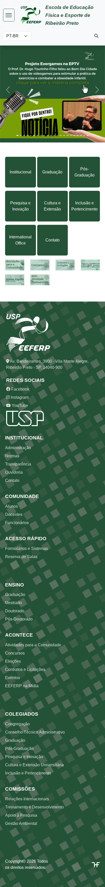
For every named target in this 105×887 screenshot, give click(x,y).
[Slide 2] (21, 135)
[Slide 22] (87, 135)
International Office (20, 240)
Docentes (13, 514)
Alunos (11, 506)
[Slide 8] (41, 135)
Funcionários (17, 522)
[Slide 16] (67, 135)
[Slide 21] (84, 135)
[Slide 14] (61, 135)
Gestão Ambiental (21, 823)
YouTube (19, 405)
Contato (52, 240)
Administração (18, 448)
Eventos (12, 677)
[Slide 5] (31, 135)
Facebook (19, 389)
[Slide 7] (37, 135)
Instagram (19, 397)
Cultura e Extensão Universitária (34, 765)
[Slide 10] (47, 135)
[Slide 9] (44, 135)
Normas (12, 456)
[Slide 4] (27, 135)
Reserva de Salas (21, 557)
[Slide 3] (24, 135)
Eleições (13, 661)
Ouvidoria (14, 472)
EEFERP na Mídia (21, 686)
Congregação (17, 724)
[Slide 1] (17, 135)
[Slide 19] (77, 135)
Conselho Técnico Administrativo (35, 732)
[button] (8, 89)
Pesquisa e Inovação (20, 206)
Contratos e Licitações (25, 669)
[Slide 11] (51, 135)
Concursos (15, 653)
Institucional (20, 172)
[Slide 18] (74, 135)
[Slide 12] (54, 135)
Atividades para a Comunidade (33, 645)
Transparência (18, 464)
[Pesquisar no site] (96, 36)
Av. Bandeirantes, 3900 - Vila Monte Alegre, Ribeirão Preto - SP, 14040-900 (47, 364)
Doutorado (14, 611)
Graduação (52, 172)
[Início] (33, 15)
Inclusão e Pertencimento (84, 206)
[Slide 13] (57, 135)
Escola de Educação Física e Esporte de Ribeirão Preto (69, 15)
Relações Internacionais (27, 799)
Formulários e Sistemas (26, 548)
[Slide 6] (34, 135)
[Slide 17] (71, 135)
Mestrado (13, 603)
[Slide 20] (81, 135)
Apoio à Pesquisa (21, 815)
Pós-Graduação (84, 172)
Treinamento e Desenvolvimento (34, 807)
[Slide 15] (64, 135)
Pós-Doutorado (19, 619)
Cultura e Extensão (52, 206)
